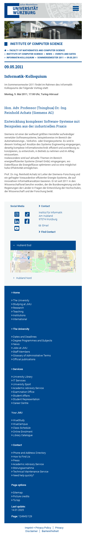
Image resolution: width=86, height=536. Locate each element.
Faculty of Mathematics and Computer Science (37, 50)
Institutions (19, 315)
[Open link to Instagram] (15, 214)
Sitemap (18, 492)
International (20, 319)
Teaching (18, 311)
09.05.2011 (72, 57)
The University (21, 300)
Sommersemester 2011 (50, 57)
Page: (14, 516)
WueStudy (19, 420)
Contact (45, 206)
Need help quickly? (23, 475)
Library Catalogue (23, 435)
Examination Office (23, 391)
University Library (22, 376)
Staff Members (21, 351)
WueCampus (20, 424)
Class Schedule (22, 427)
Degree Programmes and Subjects (32, 340)
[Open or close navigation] (76, 8)
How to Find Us (21, 456)
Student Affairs (21, 395)
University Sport (22, 384)
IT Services (19, 380)
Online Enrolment (22, 431)
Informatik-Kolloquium (20, 57)
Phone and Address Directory (29, 452)
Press (16, 460)
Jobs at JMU (20, 347)
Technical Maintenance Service (30, 471)
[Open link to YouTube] (15, 228)
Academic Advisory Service (28, 388)
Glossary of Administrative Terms (32, 355)
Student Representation (26, 399)
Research (18, 307)
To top (16, 500)
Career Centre (20, 403)
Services (18, 369)
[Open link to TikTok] (25, 214)
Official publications (24, 359)
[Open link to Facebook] (25, 221)
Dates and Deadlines (25, 336)
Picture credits (21, 496)
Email (45, 225)
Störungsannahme (23, 467)
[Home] (5, 50)
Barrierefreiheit (50, 531)
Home (16, 292)
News (49, 54)
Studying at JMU (22, 304)
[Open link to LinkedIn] (15, 221)
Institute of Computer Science (36, 44)
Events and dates (65, 54)
